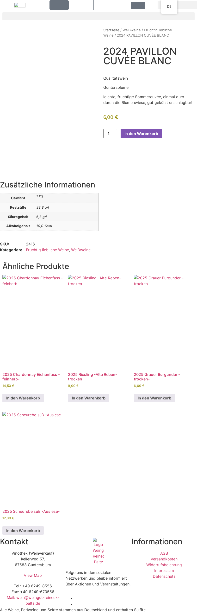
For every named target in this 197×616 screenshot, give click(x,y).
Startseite (111, 30)
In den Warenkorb (141, 133)
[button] (177, 5)
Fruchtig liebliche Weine (47, 249)
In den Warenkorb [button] (23, 398)
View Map (33, 575)
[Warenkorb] (86, 5)
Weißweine (132, 30)
